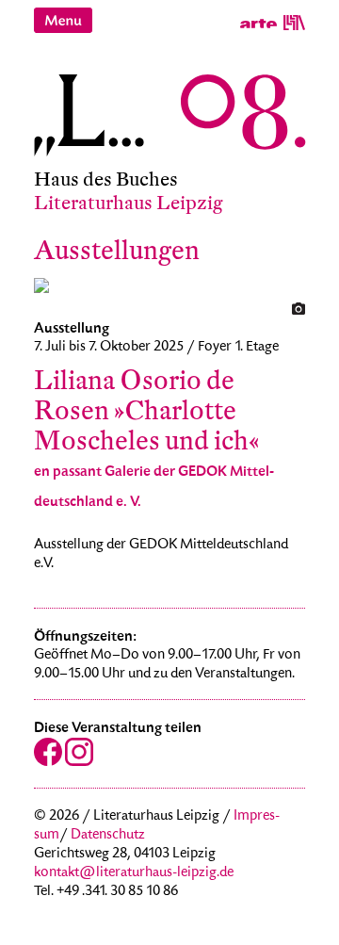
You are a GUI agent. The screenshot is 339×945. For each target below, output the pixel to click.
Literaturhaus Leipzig (128, 203)
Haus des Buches (106, 179)
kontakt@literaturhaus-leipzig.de (134, 873)
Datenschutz (108, 835)
